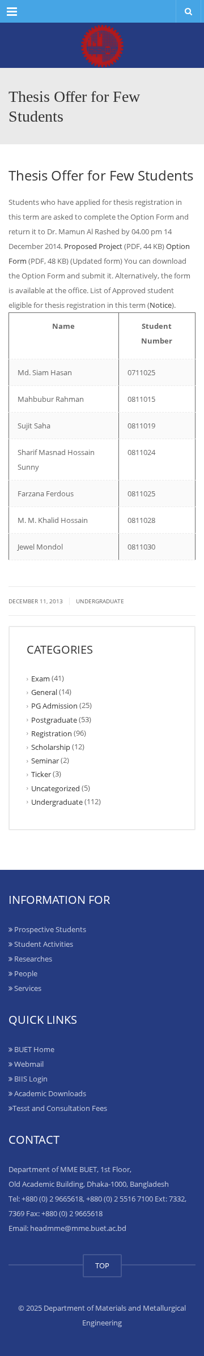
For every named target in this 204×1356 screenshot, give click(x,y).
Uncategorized (55, 788)
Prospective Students (49, 929)
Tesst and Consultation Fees (59, 1108)
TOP (102, 1265)
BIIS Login (30, 1079)
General (44, 692)
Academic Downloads (49, 1093)
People (24, 973)
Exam (40, 678)
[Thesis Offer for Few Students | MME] (102, 45)
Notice (161, 305)
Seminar (45, 761)
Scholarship (50, 747)
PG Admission (54, 706)
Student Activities (42, 944)
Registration (51, 733)
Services (26, 988)
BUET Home (33, 1049)
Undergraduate (100, 601)
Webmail (28, 1064)
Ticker (41, 774)
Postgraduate (54, 719)
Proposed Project (93, 246)
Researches (32, 959)
